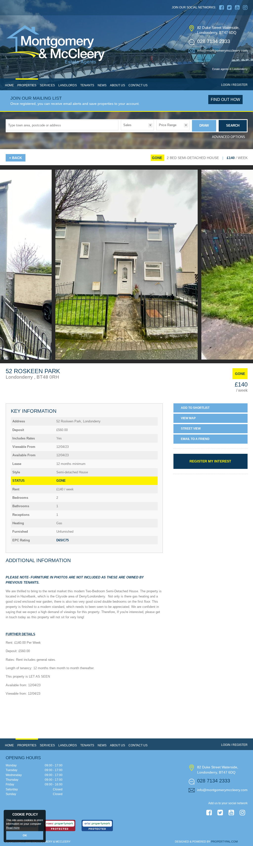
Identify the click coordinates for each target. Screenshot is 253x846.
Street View (191, 428)
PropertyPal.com (224, 841)
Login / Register (234, 85)
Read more (13, 827)
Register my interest (210, 461)
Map (188, 418)
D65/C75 (62, 540)
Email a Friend (195, 439)
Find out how (225, 99)
